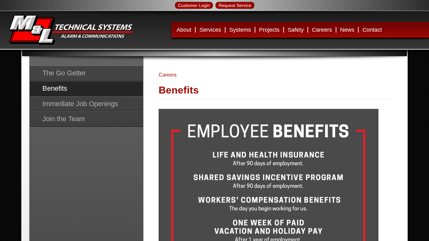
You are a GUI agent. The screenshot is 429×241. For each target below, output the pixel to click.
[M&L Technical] (70, 30)
